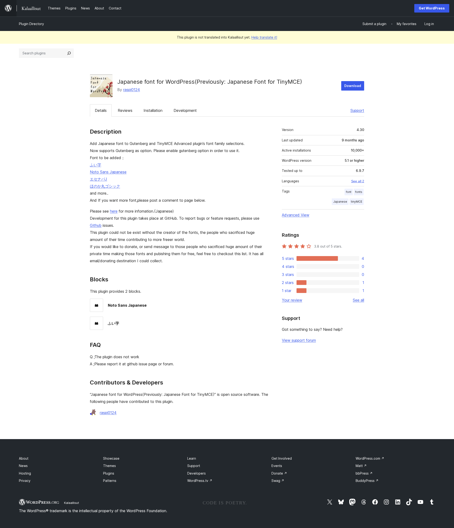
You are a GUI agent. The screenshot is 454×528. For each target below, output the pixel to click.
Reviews (125, 110)
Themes (109, 466)
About (23, 458)
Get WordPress (432, 8)
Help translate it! (264, 37)
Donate (279, 473)
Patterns (109, 481)
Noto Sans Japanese (108, 172)
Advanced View (295, 215)
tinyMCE (356, 201)
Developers (196, 473)
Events (276, 466)
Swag (277, 481)
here (114, 211)
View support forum (299, 340)
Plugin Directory (31, 24)
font (348, 192)
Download (352, 86)
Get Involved (281, 458)
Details (101, 110)
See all (358, 300)
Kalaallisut (71, 503)
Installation (153, 110)
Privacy (25, 481)
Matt (361, 466)
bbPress (364, 473)
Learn (191, 458)
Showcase (111, 458)
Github (95, 225)
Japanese (340, 201)
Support (357, 110)
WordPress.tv (199, 481)
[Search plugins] (69, 53)
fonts (358, 192)
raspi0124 (131, 89)
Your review (292, 300)
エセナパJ (98, 179)
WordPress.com (370, 458)
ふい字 (95, 164)
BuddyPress (367, 481)
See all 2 (357, 181)
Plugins (108, 473)
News (23, 466)
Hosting (25, 473)
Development (185, 110)
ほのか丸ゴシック (105, 186)
